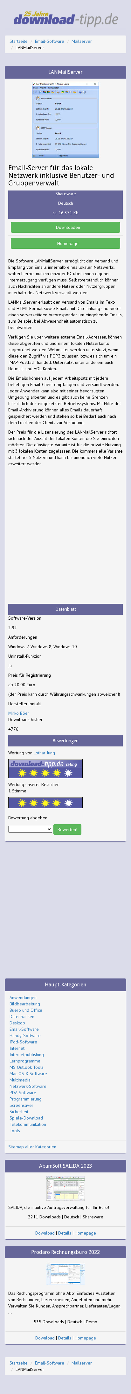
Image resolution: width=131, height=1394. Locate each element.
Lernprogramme (25, 1061)
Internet (17, 1048)
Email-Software (49, 41)
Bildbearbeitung (25, 1004)
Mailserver (82, 41)
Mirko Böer (18, 713)
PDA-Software (23, 1092)
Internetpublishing (27, 1054)
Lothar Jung (44, 753)
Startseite (19, 41)
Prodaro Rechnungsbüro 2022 (65, 1252)
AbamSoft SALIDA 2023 (65, 1166)
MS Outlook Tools (27, 1067)
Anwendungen (23, 997)
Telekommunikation (28, 1124)
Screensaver (21, 1105)
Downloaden (67, 227)
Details (64, 1233)
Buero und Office (26, 1010)
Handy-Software (25, 1035)
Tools (15, 1130)
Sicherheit (19, 1111)
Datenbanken (22, 1016)
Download (45, 1233)
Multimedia (20, 1080)
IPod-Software (23, 1042)
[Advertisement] (65, 535)
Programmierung (26, 1099)
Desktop (17, 1023)
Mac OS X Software (28, 1073)
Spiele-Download (26, 1118)
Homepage (67, 243)
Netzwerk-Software (28, 1086)
